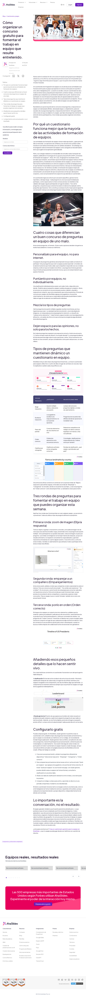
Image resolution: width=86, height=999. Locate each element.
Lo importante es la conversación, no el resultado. (15, 120)
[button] (22, 2)
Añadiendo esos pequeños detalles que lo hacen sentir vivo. (14, 112)
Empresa (21, 7)
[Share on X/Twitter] (18, 76)
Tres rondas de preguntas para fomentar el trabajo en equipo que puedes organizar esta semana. (14, 106)
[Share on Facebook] (23, 76)
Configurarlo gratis (9, 116)
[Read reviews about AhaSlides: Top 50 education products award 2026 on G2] (21, 982)
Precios (52, 2)
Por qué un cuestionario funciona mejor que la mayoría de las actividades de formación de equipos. (15, 87)
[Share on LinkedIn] (13, 76)
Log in (70, 5)
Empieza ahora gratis (43, 904)
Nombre (5, 138)
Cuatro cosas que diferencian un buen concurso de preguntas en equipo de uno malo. (15, 94)
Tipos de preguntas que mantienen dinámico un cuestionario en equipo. (14, 100)
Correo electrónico (9, 146)
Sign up (79, 5)
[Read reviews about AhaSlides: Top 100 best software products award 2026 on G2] (13, 982)
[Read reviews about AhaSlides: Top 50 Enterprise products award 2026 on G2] (6, 982)
